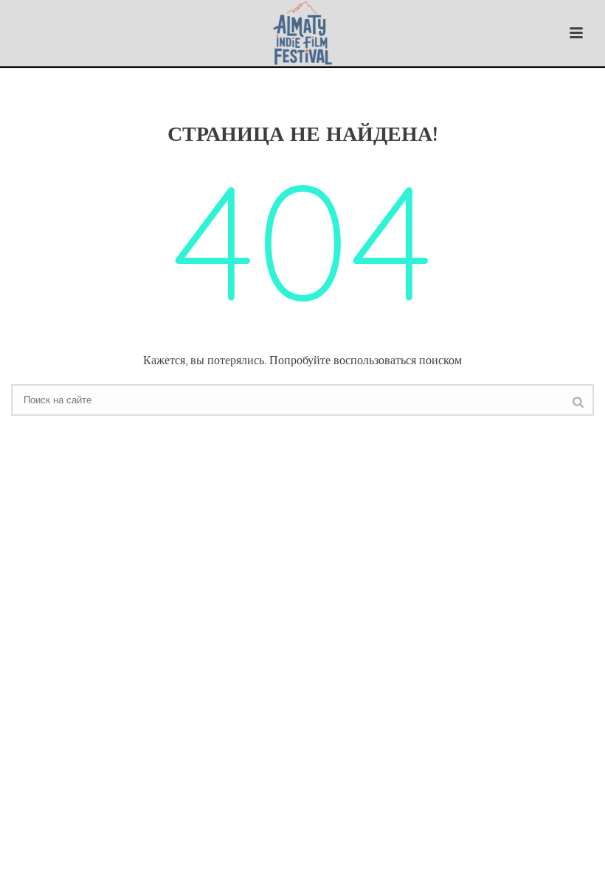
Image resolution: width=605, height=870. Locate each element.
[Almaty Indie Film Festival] (303, 33)
